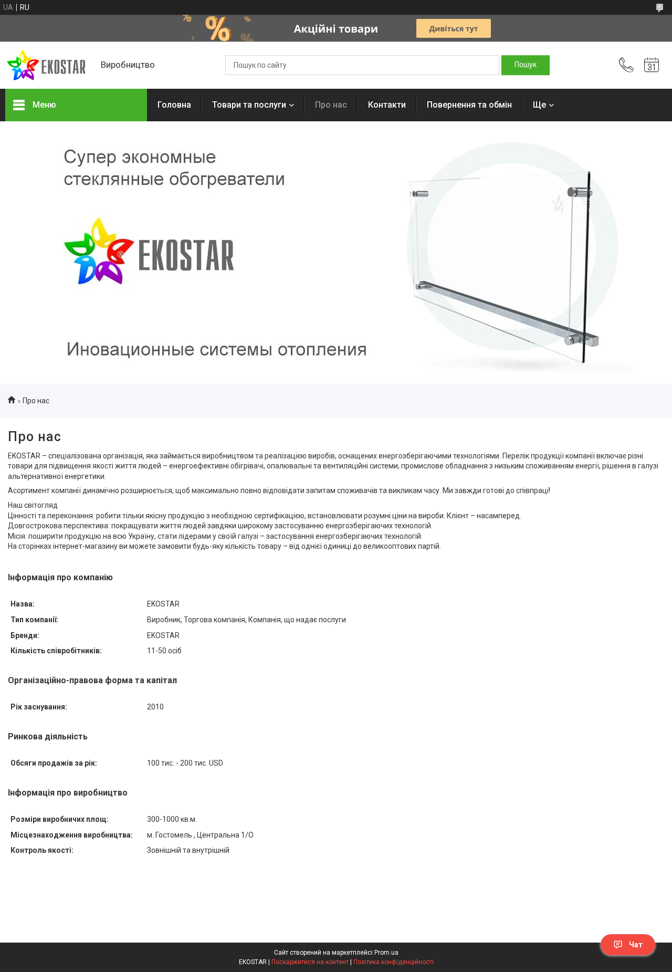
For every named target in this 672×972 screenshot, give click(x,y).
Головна (174, 105)
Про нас (331, 105)
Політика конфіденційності (393, 962)
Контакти (387, 105)
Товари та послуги (249, 105)
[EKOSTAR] (48, 65)
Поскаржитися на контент (310, 962)
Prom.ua (386, 952)
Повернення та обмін (469, 105)
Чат (636, 944)
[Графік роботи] (651, 65)
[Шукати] (525, 65)
